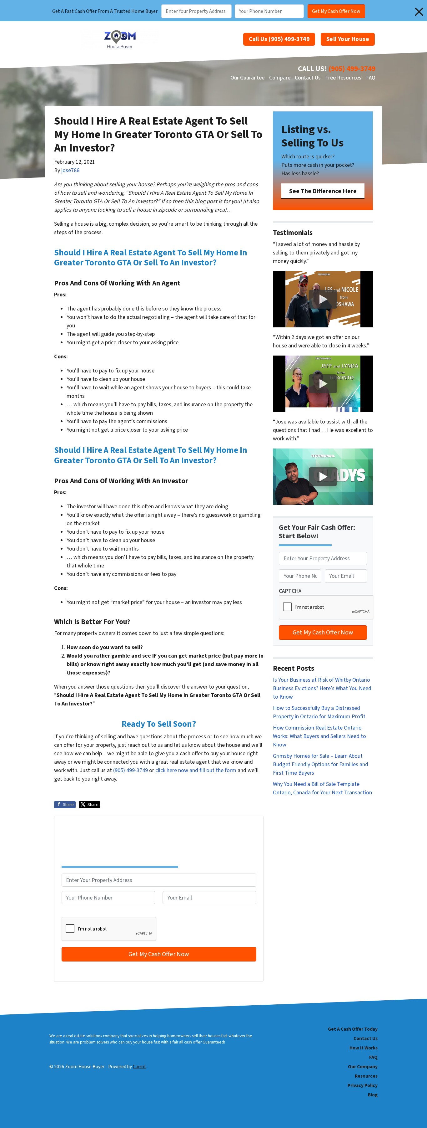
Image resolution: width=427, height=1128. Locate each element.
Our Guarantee (247, 78)
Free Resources (343, 78)
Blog (373, 1094)
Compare (279, 78)
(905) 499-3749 (352, 69)
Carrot (139, 1066)
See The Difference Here (323, 191)
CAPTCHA (73, 913)
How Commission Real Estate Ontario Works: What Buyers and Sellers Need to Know (319, 736)
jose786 (70, 170)
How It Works (363, 1047)
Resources (366, 1076)
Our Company (363, 1066)
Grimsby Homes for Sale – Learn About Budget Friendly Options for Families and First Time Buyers (320, 764)
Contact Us (308, 78)
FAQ (370, 78)
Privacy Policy (363, 1085)
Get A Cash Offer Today (353, 1029)
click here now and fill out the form (195, 770)
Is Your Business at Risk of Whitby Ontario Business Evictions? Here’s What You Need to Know (322, 688)
